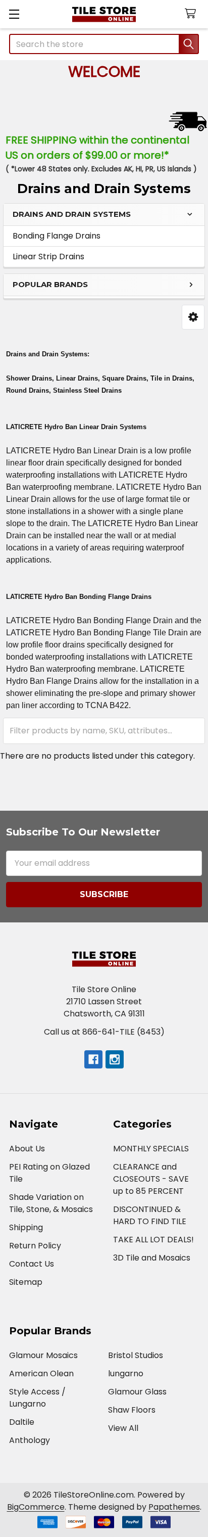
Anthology (29, 1440)
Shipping (26, 1227)
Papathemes (174, 1507)
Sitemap (25, 1282)
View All (123, 1428)
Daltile (21, 1422)
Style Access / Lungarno (37, 1398)
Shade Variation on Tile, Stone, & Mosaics (51, 1203)
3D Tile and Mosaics (151, 1258)
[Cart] (192, 14)
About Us (27, 1148)
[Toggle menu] (14, 14)
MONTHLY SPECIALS (151, 1148)
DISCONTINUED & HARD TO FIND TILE (149, 1215)
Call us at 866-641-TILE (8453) (104, 1032)
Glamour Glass (137, 1392)
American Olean (41, 1373)
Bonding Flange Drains (56, 236)
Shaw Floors (131, 1410)
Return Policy (35, 1245)
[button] (193, 317)
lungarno (125, 1373)
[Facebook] (93, 1059)
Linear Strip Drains (48, 256)
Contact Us (31, 1264)
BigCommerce (36, 1507)
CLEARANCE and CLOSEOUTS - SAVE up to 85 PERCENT (151, 1179)
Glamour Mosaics (43, 1355)
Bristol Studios (135, 1355)
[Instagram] (115, 1059)
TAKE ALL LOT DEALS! (153, 1239)
